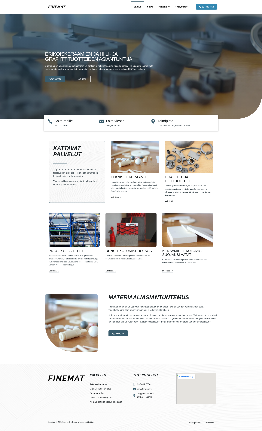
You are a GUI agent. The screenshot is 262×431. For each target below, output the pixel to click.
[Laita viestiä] (101, 121)
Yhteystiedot (181, 7)
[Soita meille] (50, 121)
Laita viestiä (115, 121)
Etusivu (138, 7)
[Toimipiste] (153, 121)
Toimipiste (165, 121)
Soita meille (64, 121)
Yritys (150, 7)
